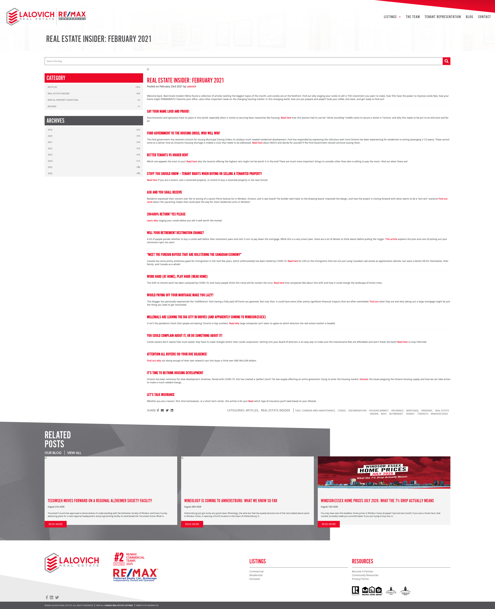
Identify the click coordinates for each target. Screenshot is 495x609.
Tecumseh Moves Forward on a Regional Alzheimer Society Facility (100, 501)
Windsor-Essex (439, 413)
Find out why (154, 360)
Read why (234, 323)
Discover (364, 379)
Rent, (384, 413)
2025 (50, 167)
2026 (50, 173)
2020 (50, 136)
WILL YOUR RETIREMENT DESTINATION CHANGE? (175, 233)
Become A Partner (362, 571)
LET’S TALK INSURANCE (161, 394)
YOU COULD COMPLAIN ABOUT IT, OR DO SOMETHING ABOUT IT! (184, 335)
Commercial (256, 571)
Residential (255, 575)
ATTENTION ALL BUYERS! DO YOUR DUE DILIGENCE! (177, 354)
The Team (413, 17)
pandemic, (427, 410)
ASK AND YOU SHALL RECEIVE (164, 192)
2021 (50, 142)
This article (391, 239)
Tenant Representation (443, 17)
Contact (484, 17)
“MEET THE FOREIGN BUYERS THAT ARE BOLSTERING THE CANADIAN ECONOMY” (194, 254)
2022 (50, 148)
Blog (469, 17)
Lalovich (191, 86)
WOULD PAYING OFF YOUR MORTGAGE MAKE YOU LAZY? (180, 295)
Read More (56, 524)
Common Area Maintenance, (319, 410)
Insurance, (397, 410)
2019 (50, 130)
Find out (374, 301)
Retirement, (396, 413)
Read (250, 401)
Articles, (252, 410)
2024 (50, 161)
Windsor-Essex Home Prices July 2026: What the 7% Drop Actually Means (377, 501)
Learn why (152, 220)
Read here (286, 117)
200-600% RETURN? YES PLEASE (166, 214)
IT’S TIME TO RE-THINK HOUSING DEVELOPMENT (175, 373)
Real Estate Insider (275, 410)
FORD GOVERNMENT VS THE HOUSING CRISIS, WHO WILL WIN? (183, 133)
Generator (152, 605)
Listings (390, 17)
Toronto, (423, 413)
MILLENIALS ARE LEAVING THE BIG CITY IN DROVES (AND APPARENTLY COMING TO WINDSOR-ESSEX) (206, 317)
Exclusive (254, 579)
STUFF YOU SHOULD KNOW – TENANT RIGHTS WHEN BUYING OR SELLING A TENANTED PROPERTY (204, 173)
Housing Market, (379, 410)
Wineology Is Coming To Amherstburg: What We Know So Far (230, 501)
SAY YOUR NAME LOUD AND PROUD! (168, 111)
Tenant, (410, 413)
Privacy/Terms (360, 579)
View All (74, 452)
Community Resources (365, 575)
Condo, (342, 410)
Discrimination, (357, 410)
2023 (50, 155)
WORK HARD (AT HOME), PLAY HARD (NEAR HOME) (177, 276)
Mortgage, (412, 410)
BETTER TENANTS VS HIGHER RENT (167, 155)
